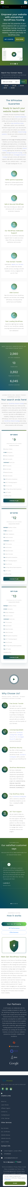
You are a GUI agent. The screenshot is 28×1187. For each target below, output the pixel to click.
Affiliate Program (5, 1108)
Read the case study (15, 1046)
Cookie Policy (7, 1179)
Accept (15, 1183)
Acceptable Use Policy (14, 1169)
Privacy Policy (17, 1167)
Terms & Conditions (7, 1167)
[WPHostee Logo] (5, 6)
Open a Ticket (5, 1141)
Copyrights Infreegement (17, 1173)
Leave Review (5, 1105)
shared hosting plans (20, 116)
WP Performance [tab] (14, 928)
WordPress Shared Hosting (16, 403)
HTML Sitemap (5, 1118)
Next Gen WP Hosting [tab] (14, 924)
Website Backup (5, 1135)
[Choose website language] (2, 2)
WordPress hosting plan (19, 796)
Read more (19, 39)
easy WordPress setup (17, 123)
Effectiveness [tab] (14, 932)
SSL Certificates (5, 1131)
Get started (9, 39)
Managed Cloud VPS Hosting (14, 152)
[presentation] (8, 904)
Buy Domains (4, 1128)
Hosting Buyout (5, 1115)
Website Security (5, 1138)
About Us (3, 1101)
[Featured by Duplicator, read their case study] (14, 1043)
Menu (24, 7)
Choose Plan (14, 500)
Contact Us (4, 1111)
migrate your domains (17, 264)
